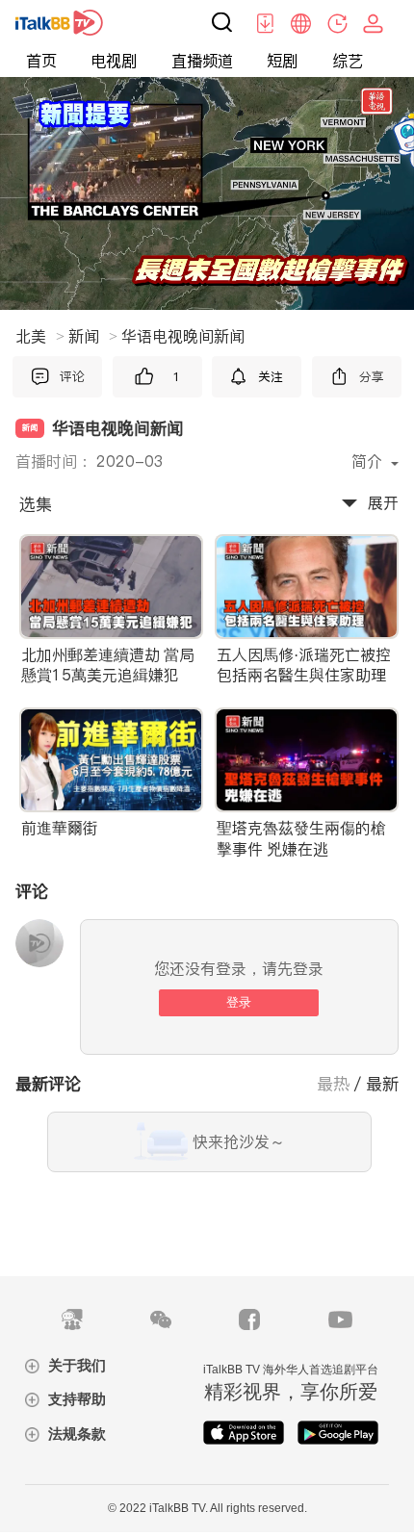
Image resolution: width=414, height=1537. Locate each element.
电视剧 (114, 61)
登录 (238, 1002)
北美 (40, 335)
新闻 (92, 335)
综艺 (347, 61)
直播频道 (202, 61)
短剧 (282, 61)
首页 (41, 61)
